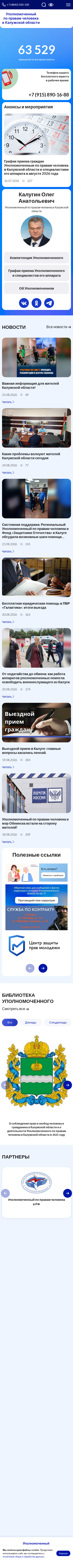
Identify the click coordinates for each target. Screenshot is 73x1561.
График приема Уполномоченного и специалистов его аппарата (36, 273)
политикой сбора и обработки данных (23, 1556)
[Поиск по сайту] (44, 4)
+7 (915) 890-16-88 (49, 94)
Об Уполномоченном (36, 288)
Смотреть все (14, 1008)
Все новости (57, 327)
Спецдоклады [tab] (58, 1022)
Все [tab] (9, 1022)
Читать (7, 402)
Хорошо (63, 1553)
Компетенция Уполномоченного (36, 258)
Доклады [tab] (30, 1022)
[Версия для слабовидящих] (51, 4)
